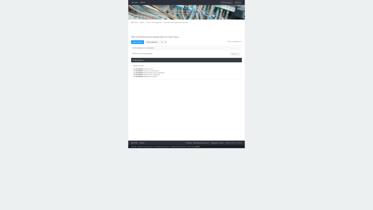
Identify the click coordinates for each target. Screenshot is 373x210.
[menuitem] (142, 2)
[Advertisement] (186, 29)
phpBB (197, 146)
